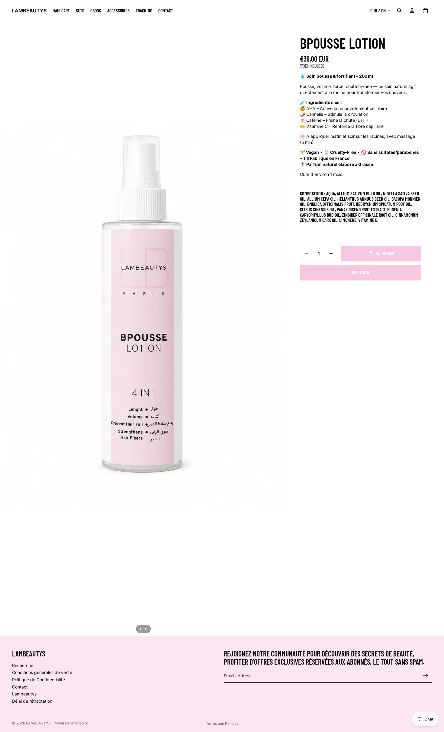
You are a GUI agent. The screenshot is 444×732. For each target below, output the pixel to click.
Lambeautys (24, 693)
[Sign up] (425, 675)
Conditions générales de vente (42, 672)
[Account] (412, 10)
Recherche (22, 665)
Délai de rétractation (32, 701)
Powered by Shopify (70, 723)
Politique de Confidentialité (38, 679)
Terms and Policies (222, 723)
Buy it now (360, 272)
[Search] (399, 10)
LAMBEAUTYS (39, 723)
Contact (20, 686)
